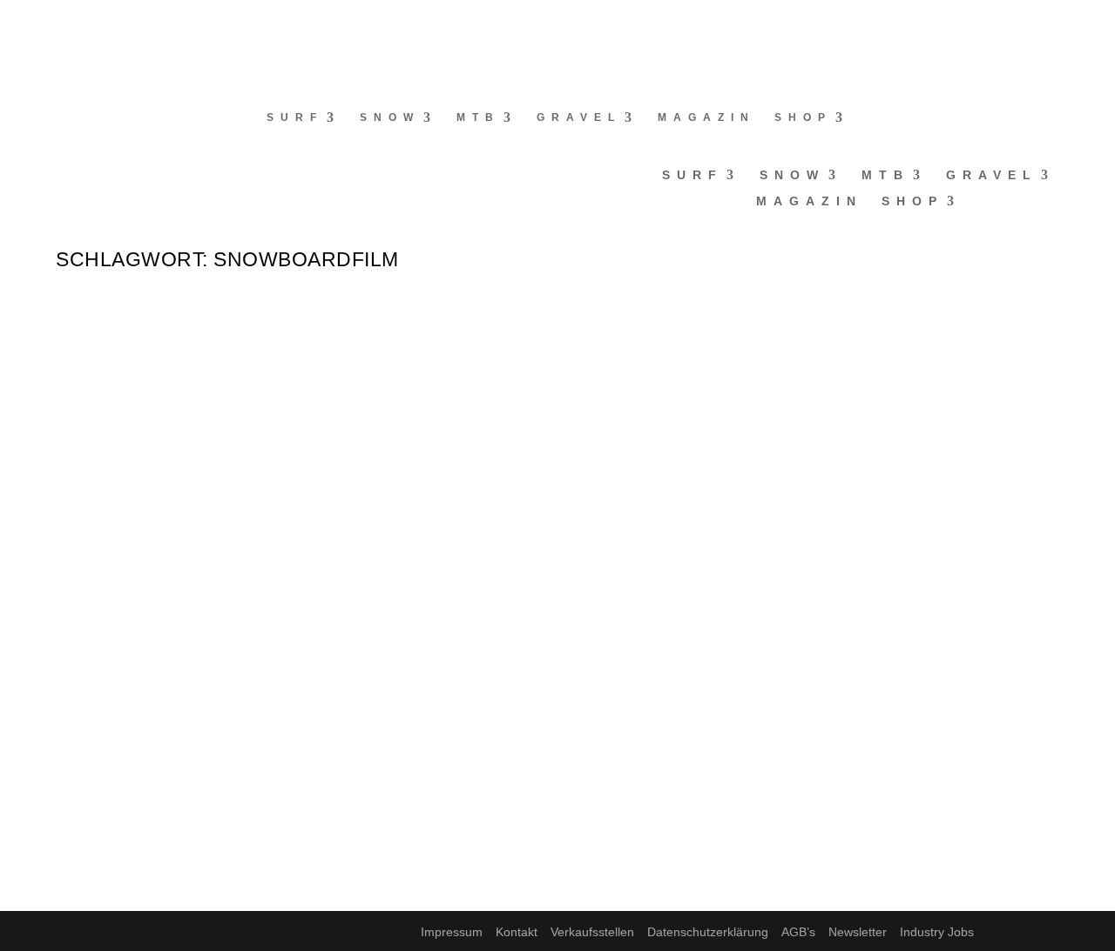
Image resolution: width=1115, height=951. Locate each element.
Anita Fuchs (120, 358)
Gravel (579, 117)
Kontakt (516, 932)
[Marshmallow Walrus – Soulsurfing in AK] (350, 295)
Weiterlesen (128, 424)
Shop (803, 117)
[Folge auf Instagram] (49, 23)
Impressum (452, 932)
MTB (478, 117)
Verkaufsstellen (592, 932)
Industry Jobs (937, 932)
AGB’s (798, 932)
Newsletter (857, 932)
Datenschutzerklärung (707, 932)
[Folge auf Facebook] (14, 23)
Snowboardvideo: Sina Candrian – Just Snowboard (370, 526)
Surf (295, 117)
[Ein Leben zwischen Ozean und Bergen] (355, 684)
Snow (390, 117)
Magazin (706, 117)
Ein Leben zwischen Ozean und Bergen (295, 721)
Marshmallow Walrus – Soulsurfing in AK (318, 331)
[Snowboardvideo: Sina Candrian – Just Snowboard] (370, 489)
